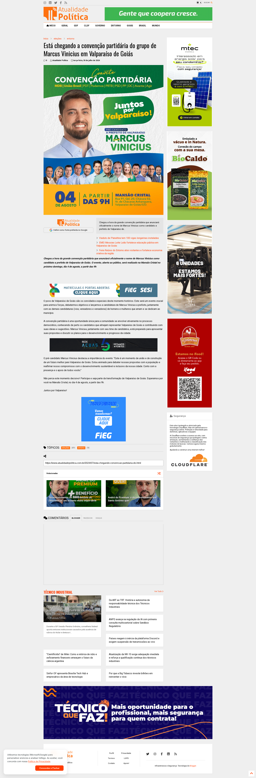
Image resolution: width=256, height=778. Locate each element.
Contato (111, 763)
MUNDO (156, 25)
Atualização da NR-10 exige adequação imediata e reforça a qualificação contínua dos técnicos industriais (134, 657)
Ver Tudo (158, 591)
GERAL (64, 25)
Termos (111, 758)
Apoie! (126, 763)
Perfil (111, 753)
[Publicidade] (103, 345)
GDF (76, 25)
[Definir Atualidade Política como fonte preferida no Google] (68, 222)
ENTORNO (116, 25)
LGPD (126, 758)
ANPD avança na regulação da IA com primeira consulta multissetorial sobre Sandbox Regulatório (133, 623)
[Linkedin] (50, 2)
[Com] (175, 754)
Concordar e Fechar (49, 768)
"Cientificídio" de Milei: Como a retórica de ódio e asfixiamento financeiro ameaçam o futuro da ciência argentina (72, 657)
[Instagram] (45, 2)
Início (46, 38)
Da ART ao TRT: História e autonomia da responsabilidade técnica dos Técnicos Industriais (129, 603)
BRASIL (142, 25)
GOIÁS (130, 25)
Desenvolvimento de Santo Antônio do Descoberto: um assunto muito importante (72, 499)
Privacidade (126, 753)
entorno (70, 38)
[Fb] (61, 2)
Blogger (193, 766)
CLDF (86, 25)
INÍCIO (52, 25)
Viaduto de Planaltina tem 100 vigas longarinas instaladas (129, 238)
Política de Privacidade (39, 761)
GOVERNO (100, 25)
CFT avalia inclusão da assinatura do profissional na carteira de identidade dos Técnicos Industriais (71, 610)
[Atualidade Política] (66, 19)
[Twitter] (55, 2)
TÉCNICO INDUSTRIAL (58, 592)
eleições (57, 38)
